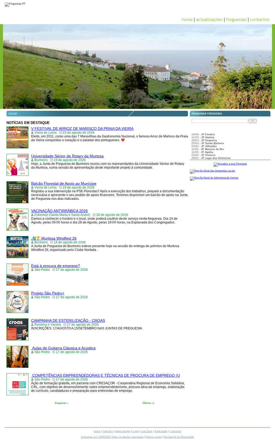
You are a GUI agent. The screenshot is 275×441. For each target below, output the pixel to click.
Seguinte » (62, 402)
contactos (259, 19)
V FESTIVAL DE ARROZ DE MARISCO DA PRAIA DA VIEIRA (82, 128)
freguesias (236, 19)
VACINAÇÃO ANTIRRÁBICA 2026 (59, 211)
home (187, 19)
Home (97, 431)
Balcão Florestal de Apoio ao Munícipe (63, 183)
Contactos (175, 431)
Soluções (108, 431)
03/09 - (201, 142)
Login (136, 431)
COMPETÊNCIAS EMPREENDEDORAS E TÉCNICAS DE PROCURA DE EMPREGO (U (105, 375)
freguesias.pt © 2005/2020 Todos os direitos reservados (112, 437)
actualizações (209, 19)
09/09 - (203, 133)
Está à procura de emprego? (55, 266)
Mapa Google (122, 431)
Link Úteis (146, 431)
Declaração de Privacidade (179, 437)
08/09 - (216, 136)
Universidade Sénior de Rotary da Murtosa (67, 156)
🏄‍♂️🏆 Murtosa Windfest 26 (54, 238)
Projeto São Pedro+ (47, 293)
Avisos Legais (154, 437)
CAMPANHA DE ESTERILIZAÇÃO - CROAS (68, 320)
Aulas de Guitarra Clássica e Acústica (63, 348)
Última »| (148, 402)
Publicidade (161, 431)
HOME (12, 113)
